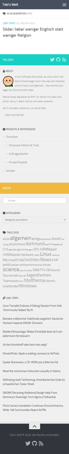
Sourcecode (10, 275)
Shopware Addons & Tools (24, 145)
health (37, 255)
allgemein (20, 238)
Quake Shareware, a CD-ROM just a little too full (30, 362)
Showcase (12, 136)
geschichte (22, 249)
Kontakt (10, 170)
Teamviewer (11, 281)
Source (55, 270)
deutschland (17, 244)
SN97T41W (41, 270)
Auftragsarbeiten (18, 153)
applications (46, 239)
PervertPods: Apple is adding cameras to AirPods (31, 353)
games (12, 249)
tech (22, 281)
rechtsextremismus (30, 265)
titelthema (34, 280)
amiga (36, 239)
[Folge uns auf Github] (58, 59)
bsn (62, 239)
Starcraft (22, 276)
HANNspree (11, 254)
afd (4, 239)
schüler (47, 265)
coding (5, 244)
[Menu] (64, 4)
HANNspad (48, 249)
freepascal (57, 244)
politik (7, 265)
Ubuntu (50, 281)
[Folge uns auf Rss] (64, 59)
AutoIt (56, 239)
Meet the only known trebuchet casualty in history (31, 371)
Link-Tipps (9, 23)
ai (8, 238)
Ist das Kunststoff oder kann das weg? (25, 344)
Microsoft (10, 260)
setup (29, 270)
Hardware (27, 255)
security (23, 270)
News (46, 259)
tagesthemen (39, 275)
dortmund (35, 243)
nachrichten (29, 259)
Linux (45, 254)
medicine (56, 255)
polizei (15, 265)
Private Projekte (18, 162)
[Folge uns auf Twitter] (52, 59)
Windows (27, 285)
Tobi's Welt (10, 4)
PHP (55, 260)
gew (31, 249)
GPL (36, 249)
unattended (11, 286)
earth (48, 244)
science (11, 269)
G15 (5, 249)
